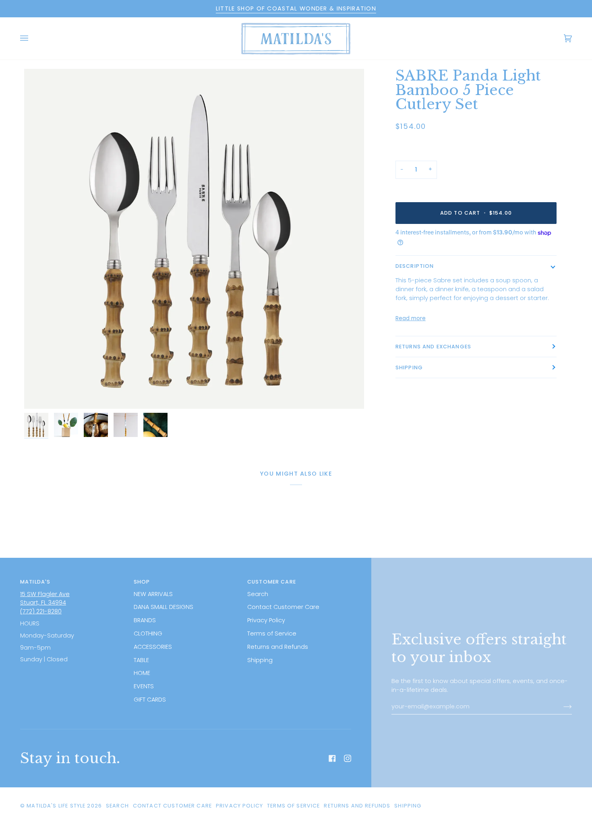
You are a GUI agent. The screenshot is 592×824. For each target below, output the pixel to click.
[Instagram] (347, 758)
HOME (142, 673)
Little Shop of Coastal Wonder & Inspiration (296, 8)
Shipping (409, 367)
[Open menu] (32, 38)
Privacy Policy (266, 620)
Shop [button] (142, 581)
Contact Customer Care (283, 607)
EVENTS (144, 686)
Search (257, 594)
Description (414, 266)
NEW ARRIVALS (153, 594)
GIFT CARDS (150, 700)
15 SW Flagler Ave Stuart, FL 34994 (45, 598)
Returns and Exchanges (433, 346)
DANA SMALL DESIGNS (163, 607)
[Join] (561, 706)
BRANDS (145, 620)
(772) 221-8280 (41, 611)
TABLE (141, 660)
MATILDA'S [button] (35, 581)
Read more (410, 318)
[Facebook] (332, 758)
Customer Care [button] (271, 581)
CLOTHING (148, 633)
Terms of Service (271, 633)
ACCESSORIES (153, 647)
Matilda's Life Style (56, 805)
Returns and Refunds (277, 647)
